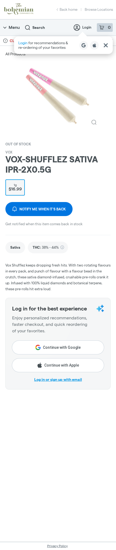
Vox (8, 152)
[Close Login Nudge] (105, 45)
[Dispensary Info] (5, 41)
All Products (15, 54)
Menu (14, 27)
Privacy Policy (57, 546)
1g (15, 187)
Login (86, 27)
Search (38, 27)
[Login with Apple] (94, 45)
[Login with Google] (83, 45)
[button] (63, 45)
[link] (15, 247)
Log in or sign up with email (58, 379)
